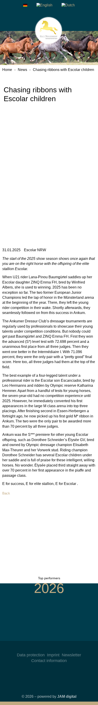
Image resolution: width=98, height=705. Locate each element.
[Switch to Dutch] (68, 5)
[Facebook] (49, 647)
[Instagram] (39, 647)
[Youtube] (58, 647)
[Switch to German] (25, 5)
